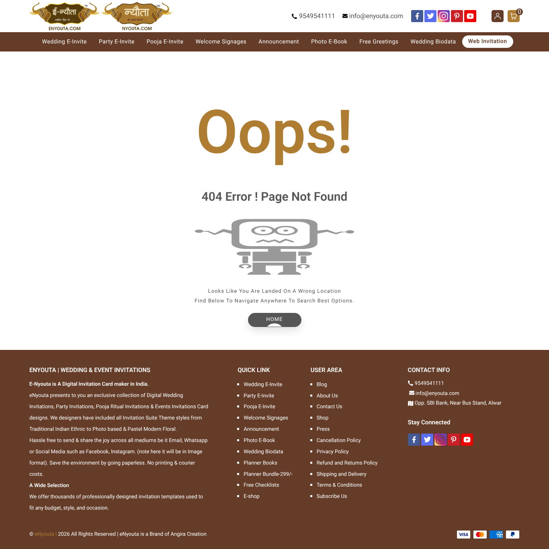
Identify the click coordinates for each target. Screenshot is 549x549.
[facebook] (417, 16)
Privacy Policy (333, 452)
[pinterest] (457, 16)
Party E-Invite (117, 42)
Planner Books (260, 463)
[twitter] (430, 16)
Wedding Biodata (433, 42)
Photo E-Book (329, 42)
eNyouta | (46, 534)
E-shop (252, 496)
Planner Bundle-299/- (268, 474)
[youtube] (470, 16)
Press (323, 429)
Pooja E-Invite (165, 42)
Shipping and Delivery (342, 474)
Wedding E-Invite (64, 42)
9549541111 (317, 16)
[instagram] (444, 16)
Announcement (278, 42)
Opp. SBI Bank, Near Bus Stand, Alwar (458, 403)
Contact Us (329, 407)
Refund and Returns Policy (347, 463)
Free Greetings (378, 42)
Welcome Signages (220, 42)
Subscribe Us (332, 496)
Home (274, 320)
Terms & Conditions (339, 485)
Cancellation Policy (339, 441)
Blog (322, 385)
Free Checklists (261, 485)
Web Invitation (487, 41)
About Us (327, 396)
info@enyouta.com (376, 16)
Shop (323, 418)
